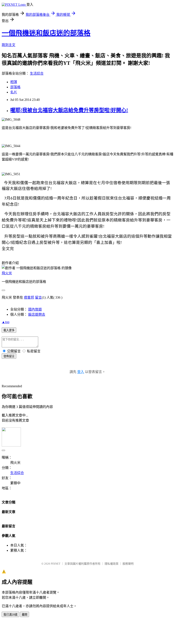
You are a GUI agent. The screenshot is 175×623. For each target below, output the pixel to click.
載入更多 (9, 330)
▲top (5, 322)
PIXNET (55, 563)
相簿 (13, 82)
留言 (38, 297)
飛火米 (7, 273)
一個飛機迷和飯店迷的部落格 (46, 33)
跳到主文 (8, 45)
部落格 (15, 87)
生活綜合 (37, 73)
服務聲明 (128, 563)
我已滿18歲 (10, 614)
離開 (24, 614)
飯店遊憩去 (36, 314)
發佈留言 (9, 356)
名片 (13, 92)
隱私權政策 (111, 563)
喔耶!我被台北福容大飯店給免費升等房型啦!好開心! (69, 110)
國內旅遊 (35, 309)
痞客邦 (29, 297)
